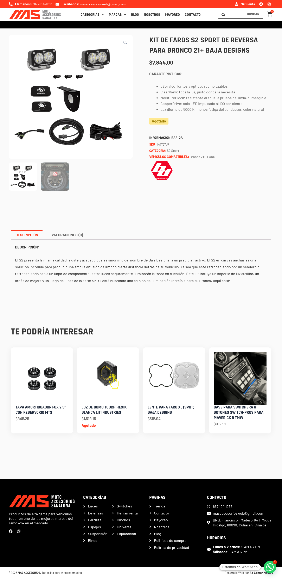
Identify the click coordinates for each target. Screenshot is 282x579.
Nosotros (152, 15)
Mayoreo (172, 15)
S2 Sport (173, 150)
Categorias (90, 15)
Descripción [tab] (26, 235)
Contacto (193, 15)
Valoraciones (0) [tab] (67, 235)
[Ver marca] (161, 170)
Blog (135, 15)
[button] (125, 42)
